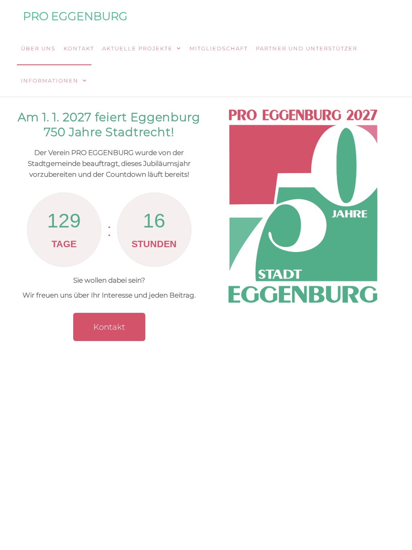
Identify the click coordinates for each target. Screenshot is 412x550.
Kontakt (79, 48)
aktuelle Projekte (137, 48)
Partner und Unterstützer (306, 48)
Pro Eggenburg (75, 16)
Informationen (49, 80)
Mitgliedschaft (219, 48)
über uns (38, 48)
